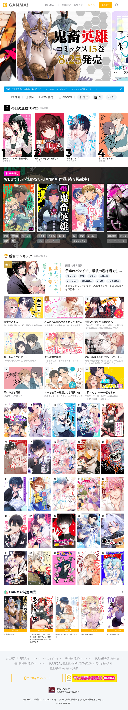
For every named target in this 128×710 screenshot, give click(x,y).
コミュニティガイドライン (47, 658)
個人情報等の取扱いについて (29, 663)
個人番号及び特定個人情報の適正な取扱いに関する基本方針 (80, 663)
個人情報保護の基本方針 (108, 658)
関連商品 (66, 5)
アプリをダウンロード (38, 678)
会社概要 (10, 658)
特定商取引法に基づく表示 (64, 668)
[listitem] (15, 616)
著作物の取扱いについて (78, 658)
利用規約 (24, 658)
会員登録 (106, 4)
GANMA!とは (52, 5)
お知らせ (78, 5)
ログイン (92, 4)
